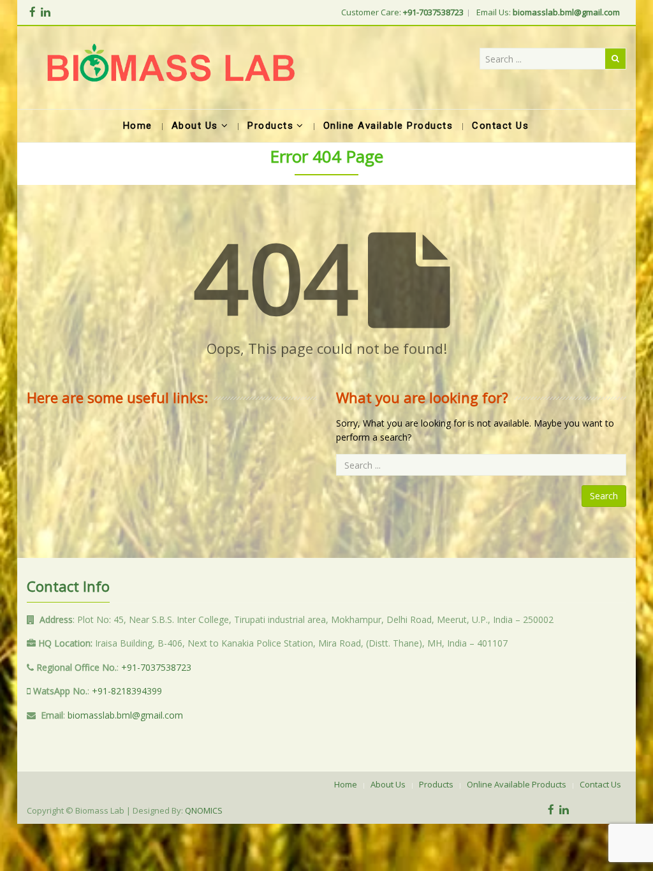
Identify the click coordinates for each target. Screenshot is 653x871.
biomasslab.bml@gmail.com (125, 715)
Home (345, 784)
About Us (388, 784)
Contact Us (600, 784)
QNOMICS (204, 810)
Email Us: (548, 12)
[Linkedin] (45, 11)
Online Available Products (516, 784)
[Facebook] (32, 11)
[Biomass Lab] (170, 67)
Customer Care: (402, 12)
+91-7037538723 (156, 667)
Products (436, 784)
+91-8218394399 (127, 691)
